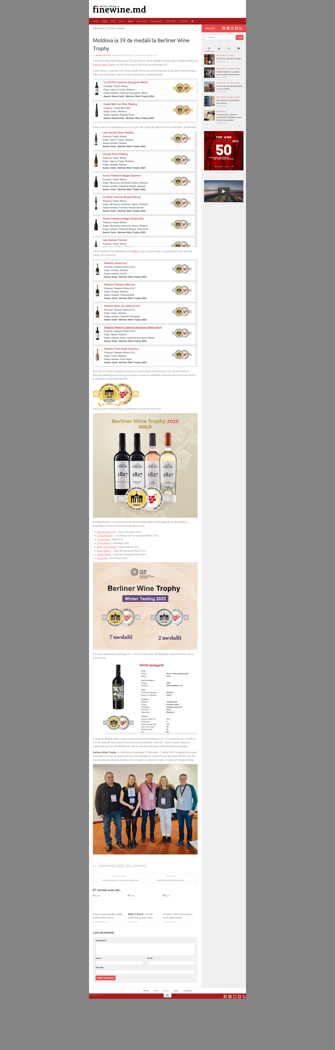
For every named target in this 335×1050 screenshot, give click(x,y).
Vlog (113, 21)
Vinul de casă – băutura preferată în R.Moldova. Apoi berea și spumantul (229, 117)
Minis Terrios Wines (107, 547)
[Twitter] (236, 28)
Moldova (121, 866)
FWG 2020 (171, 21)
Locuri (121, 21)
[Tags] (238, 49)
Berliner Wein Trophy (107, 866)
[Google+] (228, 28)
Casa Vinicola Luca (106, 532)
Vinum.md (102, 558)
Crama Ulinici (103, 539)
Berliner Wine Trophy (104, 64)
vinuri (128, 866)
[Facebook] (223, 28)
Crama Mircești (104, 535)
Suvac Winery (104, 550)
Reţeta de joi (156, 21)
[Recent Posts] (209, 49)
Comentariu (101, 940)
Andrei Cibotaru (103, 55)
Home (95, 21)
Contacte (183, 21)
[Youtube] (232, 28)
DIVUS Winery (104, 543)
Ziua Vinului (142, 21)
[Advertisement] (223, 223)
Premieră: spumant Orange (228, 58)
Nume (99, 958)
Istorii (130, 21)
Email (150, 958)
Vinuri (104, 21)
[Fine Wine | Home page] (119, 9)
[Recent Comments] (229, 49)
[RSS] (240, 28)
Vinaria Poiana (104, 554)
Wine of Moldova (139, 866)
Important (99, 28)
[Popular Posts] (219, 49)
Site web (99, 967)
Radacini (134, 251)
